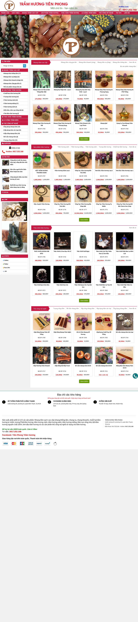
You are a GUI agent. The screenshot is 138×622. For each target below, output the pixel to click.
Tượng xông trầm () (10, 140)
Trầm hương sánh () (10, 107)
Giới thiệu (16, 13)
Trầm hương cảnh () (11, 100)
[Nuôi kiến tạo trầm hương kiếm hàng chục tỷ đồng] (5, 187)
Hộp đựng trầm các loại (103, 308)
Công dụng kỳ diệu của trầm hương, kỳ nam (18, 178)
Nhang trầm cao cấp (30, 13)
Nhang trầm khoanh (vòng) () (13, 80)
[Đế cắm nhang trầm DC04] (104, 355)
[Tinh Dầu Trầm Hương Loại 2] (104, 160)
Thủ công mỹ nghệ (106, 13)
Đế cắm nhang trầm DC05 (83, 366)
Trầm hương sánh (63, 147)
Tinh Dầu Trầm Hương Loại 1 (124, 170)
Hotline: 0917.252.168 (14, 151)
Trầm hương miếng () (11, 103)
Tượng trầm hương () (11, 97)
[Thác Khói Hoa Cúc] (62, 274)
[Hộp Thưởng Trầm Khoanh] (41, 355)
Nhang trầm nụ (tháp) (104, 62)
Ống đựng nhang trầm (120, 308)
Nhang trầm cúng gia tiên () (12, 83)
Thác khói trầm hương (70, 13)
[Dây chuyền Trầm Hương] (41, 193)
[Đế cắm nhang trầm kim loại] (125, 321)
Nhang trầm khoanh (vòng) (87, 62)
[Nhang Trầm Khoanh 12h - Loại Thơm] (83, 112)
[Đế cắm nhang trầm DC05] (83, 355)
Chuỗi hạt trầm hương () (12, 93)
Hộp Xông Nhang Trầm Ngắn (62, 332)
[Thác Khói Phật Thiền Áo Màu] (125, 274)
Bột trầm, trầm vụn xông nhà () (13, 110)
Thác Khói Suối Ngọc (83, 251)
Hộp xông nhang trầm (87, 308)
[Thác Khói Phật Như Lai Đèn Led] (125, 241)
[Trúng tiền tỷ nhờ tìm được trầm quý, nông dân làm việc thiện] (5, 162)
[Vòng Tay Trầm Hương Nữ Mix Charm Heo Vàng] (125, 193)
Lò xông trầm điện (89, 13)
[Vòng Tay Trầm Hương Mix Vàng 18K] (83, 193)
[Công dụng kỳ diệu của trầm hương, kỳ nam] (5, 179)
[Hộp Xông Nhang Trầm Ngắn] (62, 321)
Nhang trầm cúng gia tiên (69, 62)
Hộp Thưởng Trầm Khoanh (41, 366)
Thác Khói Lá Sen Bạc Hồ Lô (62, 251)
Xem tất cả (132, 62)
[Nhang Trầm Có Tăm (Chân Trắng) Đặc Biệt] (41, 79)
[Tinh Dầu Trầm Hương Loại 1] (125, 160)
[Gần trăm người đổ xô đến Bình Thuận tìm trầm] (5, 171)
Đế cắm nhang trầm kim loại (124, 332)
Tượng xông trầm (58, 308)
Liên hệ (127, 13)
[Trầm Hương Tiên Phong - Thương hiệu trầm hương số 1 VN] (10, 5)
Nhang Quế (103, 123)
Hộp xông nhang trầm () (12, 133)
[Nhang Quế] (104, 112)
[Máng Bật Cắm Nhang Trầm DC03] (125, 355)
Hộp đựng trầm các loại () (12, 130)
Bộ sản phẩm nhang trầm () (12, 87)
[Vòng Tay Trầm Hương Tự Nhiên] (104, 193)
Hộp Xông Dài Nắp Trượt (62, 366)
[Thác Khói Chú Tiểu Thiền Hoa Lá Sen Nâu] (104, 241)
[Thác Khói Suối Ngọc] (83, 241)
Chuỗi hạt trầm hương (120, 147)
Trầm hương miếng (77, 147)
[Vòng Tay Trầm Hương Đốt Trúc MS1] (62, 193)
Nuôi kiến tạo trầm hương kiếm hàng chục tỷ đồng (18, 186)
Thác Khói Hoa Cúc (62, 285)
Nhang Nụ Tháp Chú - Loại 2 (62, 90)
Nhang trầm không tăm (120, 62)
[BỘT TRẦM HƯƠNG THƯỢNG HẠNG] (41, 160)
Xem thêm (84, 139)
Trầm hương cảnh (91, 147)
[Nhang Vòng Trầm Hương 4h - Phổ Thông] (125, 79)
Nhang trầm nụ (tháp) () (12, 77)
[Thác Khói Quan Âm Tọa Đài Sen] (83, 274)
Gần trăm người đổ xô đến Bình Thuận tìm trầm (18, 170)
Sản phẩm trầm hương (50, 13)
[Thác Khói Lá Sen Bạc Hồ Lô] (62, 241)
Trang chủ (5, 13)
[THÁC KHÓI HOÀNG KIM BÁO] (41, 241)
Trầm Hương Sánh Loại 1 (62, 170)
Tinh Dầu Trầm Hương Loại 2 (104, 170)
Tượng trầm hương (105, 147)
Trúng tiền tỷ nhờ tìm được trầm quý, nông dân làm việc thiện (18, 162)
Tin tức (119, 13)
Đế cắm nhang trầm (73, 308)
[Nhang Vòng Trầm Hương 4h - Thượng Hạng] (62, 112)
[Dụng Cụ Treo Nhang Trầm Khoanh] (125, 112)
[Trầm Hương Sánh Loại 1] (62, 160)
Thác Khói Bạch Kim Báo (41, 285)
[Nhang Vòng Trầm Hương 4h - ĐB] (41, 112)
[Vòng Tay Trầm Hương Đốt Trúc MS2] (83, 160)
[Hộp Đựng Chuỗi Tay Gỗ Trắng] (104, 321)
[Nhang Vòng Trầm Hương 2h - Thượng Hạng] (104, 79)
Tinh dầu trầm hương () (11, 113)
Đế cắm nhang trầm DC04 (104, 366)
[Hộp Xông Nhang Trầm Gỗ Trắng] (41, 321)
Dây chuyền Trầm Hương (41, 204)
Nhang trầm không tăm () (12, 73)
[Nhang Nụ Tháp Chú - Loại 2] (62, 79)
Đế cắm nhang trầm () (11, 137)
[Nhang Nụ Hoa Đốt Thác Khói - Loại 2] (83, 79)
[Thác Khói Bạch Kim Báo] (41, 274)
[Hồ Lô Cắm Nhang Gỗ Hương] (83, 321)
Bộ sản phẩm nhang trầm (128, 66)
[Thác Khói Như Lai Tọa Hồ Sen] (104, 274)
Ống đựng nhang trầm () (12, 127)
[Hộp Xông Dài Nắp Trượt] (62, 355)
